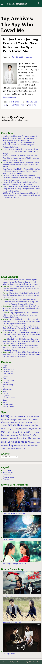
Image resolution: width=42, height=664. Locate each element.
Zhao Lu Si (21, 448)
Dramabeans (7, 470)
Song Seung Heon (35, 442)
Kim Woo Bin (27, 425)
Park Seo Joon (11, 438)
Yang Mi (23, 445)
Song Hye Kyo (7, 442)
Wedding (17, 445)
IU (11, 420)
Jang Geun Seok (17, 420)
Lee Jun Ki (32, 428)
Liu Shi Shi (24, 432)
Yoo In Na (32, 105)
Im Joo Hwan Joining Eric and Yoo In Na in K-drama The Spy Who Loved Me (20, 45)
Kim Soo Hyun (15, 425)
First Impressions (8, 380)
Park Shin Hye (24, 438)
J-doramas (6, 382)
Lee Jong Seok (21, 429)
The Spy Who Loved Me (17, 105)
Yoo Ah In (28, 445)
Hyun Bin (5, 419)
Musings (5, 393)
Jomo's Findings (8, 472)
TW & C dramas (8, 404)
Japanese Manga (8, 385)
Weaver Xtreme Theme (34, 662)
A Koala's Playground (17, 3)
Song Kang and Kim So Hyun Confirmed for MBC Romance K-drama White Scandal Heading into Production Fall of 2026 (19, 145)
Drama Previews (8, 374)
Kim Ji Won (33, 422)
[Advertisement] (17, 238)
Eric (28, 102)
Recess (5, 402)
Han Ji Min (36, 416)
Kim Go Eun (26, 422)
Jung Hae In (13, 422)
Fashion (5, 376)
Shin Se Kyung (36, 438)
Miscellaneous (7, 389)
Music (5, 391)
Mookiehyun (7, 475)
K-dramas (15, 102)
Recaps (5, 400)
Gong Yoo (22, 416)
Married (31, 432)
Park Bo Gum (24, 435)
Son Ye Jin (4, 445)
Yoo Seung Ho (13, 448)
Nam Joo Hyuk (13, 435)
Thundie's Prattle (8, 477)
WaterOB (6, 479)
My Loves (6, 396)
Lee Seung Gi (14, 432)
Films (4, 378)
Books (5, 367)
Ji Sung (7, 422)
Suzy (11, 445)
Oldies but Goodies (9, 398)
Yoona (32, 445)
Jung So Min (19, 422)
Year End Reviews (8, 407)
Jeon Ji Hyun (27, 420)
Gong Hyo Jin (14, 416)
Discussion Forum (8, 369)
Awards (5, 365)
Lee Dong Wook (9, 429)
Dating (5, 416)
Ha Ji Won (29, 416)
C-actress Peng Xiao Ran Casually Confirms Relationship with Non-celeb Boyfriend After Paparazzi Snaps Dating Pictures (21, 165)
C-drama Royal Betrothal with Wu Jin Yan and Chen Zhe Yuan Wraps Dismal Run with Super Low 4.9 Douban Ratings (21, 151)
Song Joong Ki (22, 441)
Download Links (8, 371)
